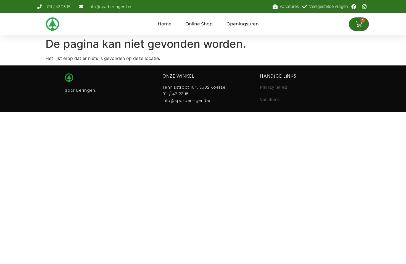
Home (165, 24)
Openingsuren (242, 24)
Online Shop (199, 24)
